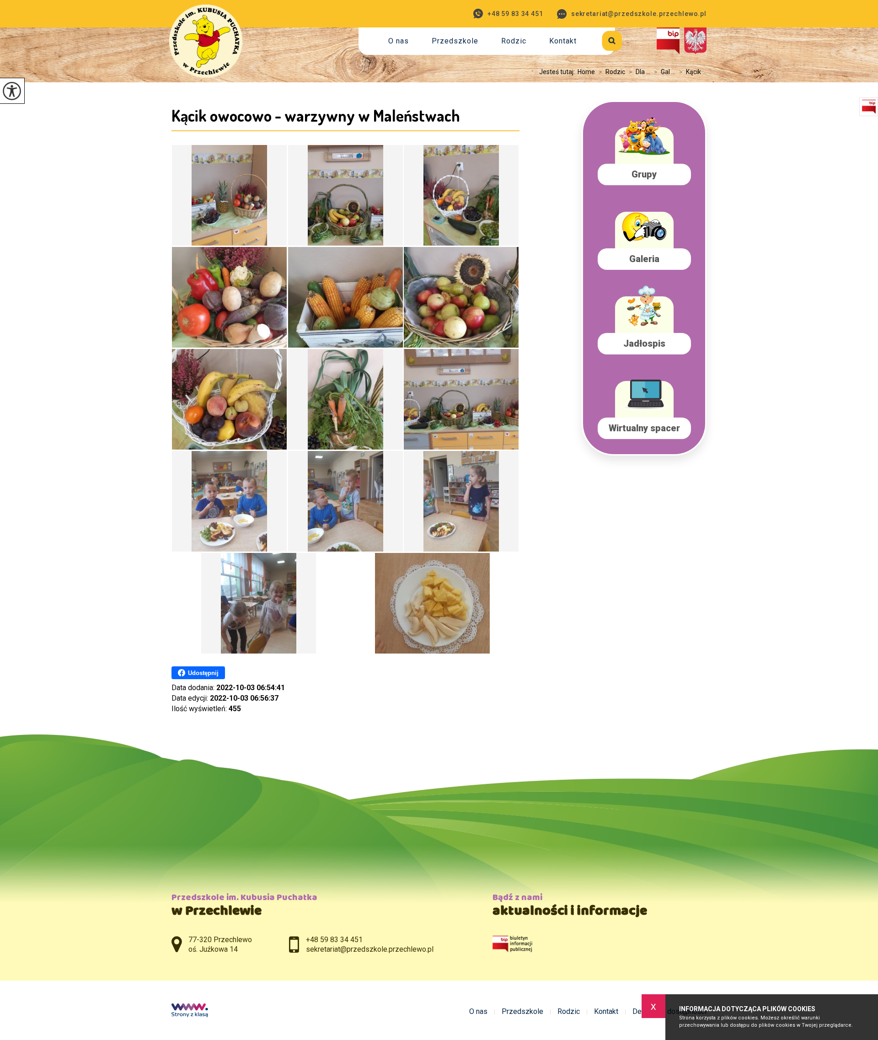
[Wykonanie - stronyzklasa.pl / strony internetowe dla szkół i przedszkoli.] (189, 1011)
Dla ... (639, 72)
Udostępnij (203, 673)
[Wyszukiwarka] (601, 39)
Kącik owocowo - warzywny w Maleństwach (315, 115)
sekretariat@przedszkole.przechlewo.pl (639, 13)
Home (586, 72)
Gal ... (664, 72)
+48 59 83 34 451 (515, 13)
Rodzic (513, 41)
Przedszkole (455, 41)
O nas (398, 41)
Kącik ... (693, 72)
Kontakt (563, 41)
